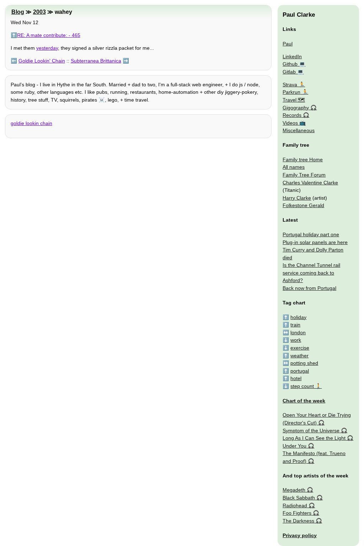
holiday (298, 317)
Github (290, 64)
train (295, 325)
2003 (39, 12)
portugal (299, 371)
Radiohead (295, 505)
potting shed (304, 363)
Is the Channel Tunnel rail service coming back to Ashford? (311, 272)
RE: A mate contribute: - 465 (48, 35)
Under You (294, 446)
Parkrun (291, 92)
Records (292, 115)
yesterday (47, 48)
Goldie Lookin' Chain (41, 61)
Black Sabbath (299, 498)
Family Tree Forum (304, 175)
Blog (17, 12)
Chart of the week (304, 401)
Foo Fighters (297, 513)
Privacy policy (300, 535)
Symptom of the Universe (311, 430)
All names (294, 167)
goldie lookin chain (31, 123)
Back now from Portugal (309, 288)
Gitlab (289, 72)
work (295, 340)
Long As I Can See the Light (314, 438)
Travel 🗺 (294, 100)
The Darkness (298, 521)
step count (302, 386)
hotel (295, 378)
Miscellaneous (299, 130)
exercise (299, 348)
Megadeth (294, 490)
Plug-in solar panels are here (315, 242)
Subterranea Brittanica (96, 61)
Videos (290, 123)
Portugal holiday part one (311, 234)
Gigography (296, 107)
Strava (290, 84)
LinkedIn (292, 56)
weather (299, 355)
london (298, 332)
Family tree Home (303, 159)
